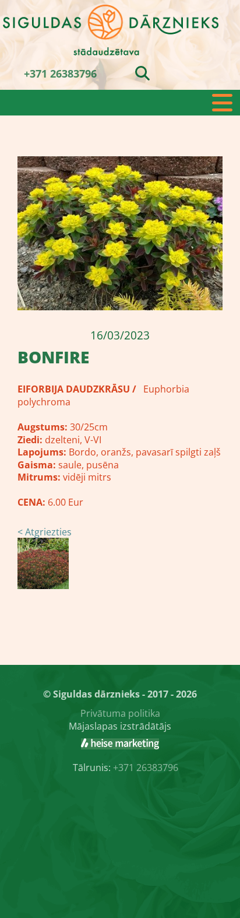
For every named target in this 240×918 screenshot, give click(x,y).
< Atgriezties (44, 531)
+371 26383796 (60, 73)
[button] (120, 102)
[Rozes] (120, 743)
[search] (142, 73)
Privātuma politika (120, 713)
